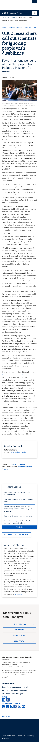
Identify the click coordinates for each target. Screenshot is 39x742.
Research (32, 28)
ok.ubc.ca (18, 594)
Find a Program (19, 624)
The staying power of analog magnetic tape (18, 501)
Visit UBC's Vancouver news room (14, 690)
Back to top (6, 716)
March (13, 17)
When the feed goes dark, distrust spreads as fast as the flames (17, 522)
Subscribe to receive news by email (15, 687)
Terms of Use (21, 736)
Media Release (19, 464)
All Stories (19, 527)
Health (5, 28)
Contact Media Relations (16, 535)
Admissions (19, 630)
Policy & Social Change (18, 28)
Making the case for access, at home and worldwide (18, 493)
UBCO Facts (19, 641)
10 (16, 17)
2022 (8, 17)
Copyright (29, 736)
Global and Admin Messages (12, 694)
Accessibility (5, 738)
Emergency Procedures (8, 736)
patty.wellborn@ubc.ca (19, 452)
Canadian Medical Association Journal (16, 375)
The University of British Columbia (14, 4)
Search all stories (8, 683)
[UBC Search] (34, 2)
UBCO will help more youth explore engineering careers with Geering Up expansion (18, 509)
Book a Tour (19, 635)
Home (4, 17)
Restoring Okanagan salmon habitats (18, 516)
